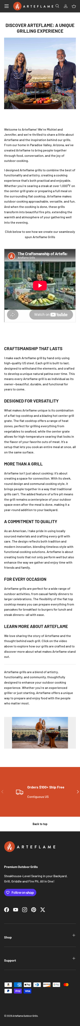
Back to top (40, 824)
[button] (74, 6)
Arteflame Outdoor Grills (25, 1015)
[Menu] (6, 6)
